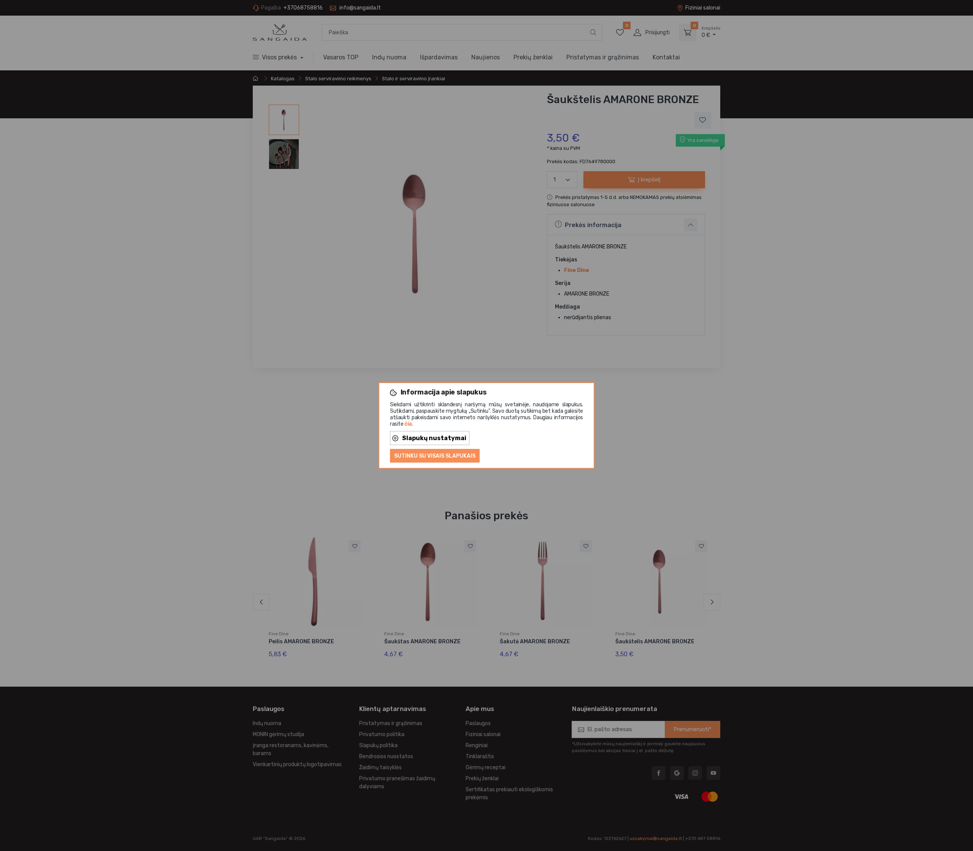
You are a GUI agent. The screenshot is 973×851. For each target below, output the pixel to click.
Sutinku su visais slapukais (434, 456)
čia (408, 424)
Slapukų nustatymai (434, 438)
